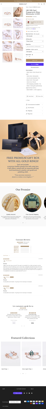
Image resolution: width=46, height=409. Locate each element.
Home (27, 7)
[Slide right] (25, 222)
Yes (29, 56)
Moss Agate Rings (27, 369)
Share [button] (28, 100)
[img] (6, 258)
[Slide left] (20, 222)
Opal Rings (4, 369)
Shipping (27, 25)
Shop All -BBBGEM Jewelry (34, 7)
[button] (1, 4)
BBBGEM (6, 406)
